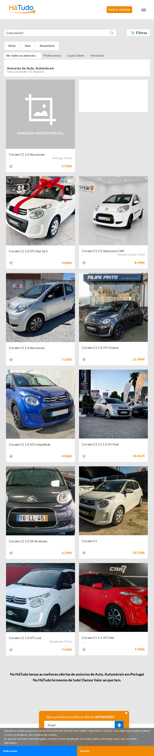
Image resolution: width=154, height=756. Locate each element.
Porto (68, 158)
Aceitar (85, 751)
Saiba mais (10, 751)
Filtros (141, 33)
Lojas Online (77, 55)
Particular (98, 55)
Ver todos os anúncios (22, 55)
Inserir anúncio (119, 9)
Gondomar (56, 641)
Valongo (57, 158)
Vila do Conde (126, 254)
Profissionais (53, 55)
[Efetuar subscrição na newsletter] (119, 725)
